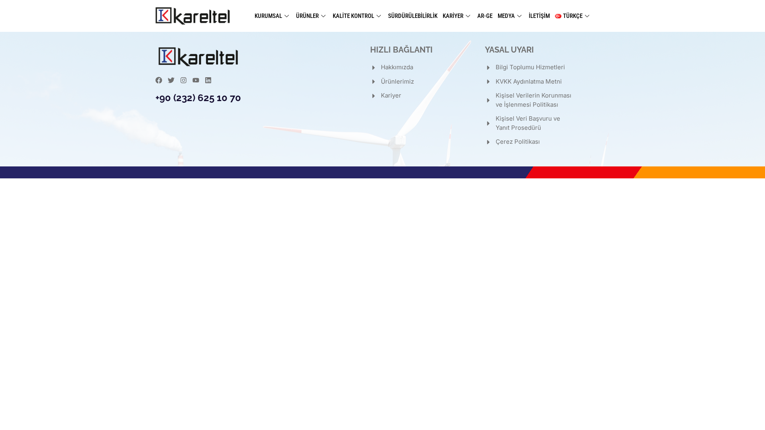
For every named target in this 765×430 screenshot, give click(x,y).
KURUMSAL (268, 16)
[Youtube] (195, 80)
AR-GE (484, 16)
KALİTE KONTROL (353, 16)
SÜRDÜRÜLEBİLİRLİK (412, 16)
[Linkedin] (208, 80)
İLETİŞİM (539, 16)
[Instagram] (183, 80)
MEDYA (506, 16)
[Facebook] (158, 80)
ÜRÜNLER (307, 16)
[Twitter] (171, 80)
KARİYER (453, 16)
